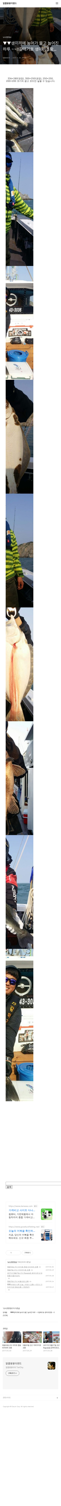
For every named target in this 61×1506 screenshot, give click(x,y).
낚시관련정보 (12, 1262)
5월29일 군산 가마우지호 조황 (18, 1270)
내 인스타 (6, 1403)
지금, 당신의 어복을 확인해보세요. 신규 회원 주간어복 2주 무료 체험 (21, 1236)
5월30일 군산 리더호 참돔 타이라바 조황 (22, 1267)
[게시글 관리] (17, 1253)
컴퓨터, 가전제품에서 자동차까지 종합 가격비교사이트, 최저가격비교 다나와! (22, 1216)
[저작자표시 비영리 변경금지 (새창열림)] (37, 1253)
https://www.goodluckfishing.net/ (24, 1226)
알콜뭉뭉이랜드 (10, 3)
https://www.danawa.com (20, 1206)
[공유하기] (14, 1253)
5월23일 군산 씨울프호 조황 (18, 1281)
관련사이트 (7, 1398)
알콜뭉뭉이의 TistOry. (15, 1367)
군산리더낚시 (7, 1407)
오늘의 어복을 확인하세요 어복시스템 (21, 1231)
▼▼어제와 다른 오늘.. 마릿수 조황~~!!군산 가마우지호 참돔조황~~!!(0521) (24, 1285)
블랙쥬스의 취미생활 (10, 1412)
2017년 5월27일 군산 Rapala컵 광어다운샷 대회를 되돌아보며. (24, 1274)
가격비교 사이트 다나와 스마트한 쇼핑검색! (21, 1210)
